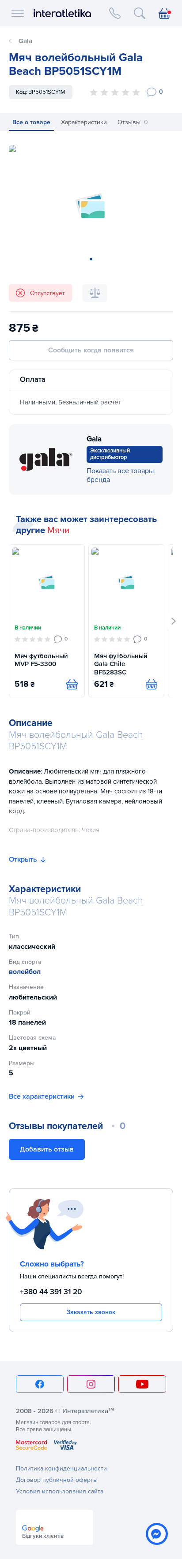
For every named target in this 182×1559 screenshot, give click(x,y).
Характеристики (84, 122)
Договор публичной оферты (57, 1480)
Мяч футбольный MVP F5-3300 (41, 660)
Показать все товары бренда (120, 475)
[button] (174, 621)
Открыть (23, 859)
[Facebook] (40, 1384)
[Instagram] (91, 1384)
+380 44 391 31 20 (51, 1291)
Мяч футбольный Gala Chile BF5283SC (121, 664)
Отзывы (133, 122)
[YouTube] (142, 1384)
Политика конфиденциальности (61, 1468)
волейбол (25, 971)
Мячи (58, 530)
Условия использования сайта (59, 1491)
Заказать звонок (91, 1312)
